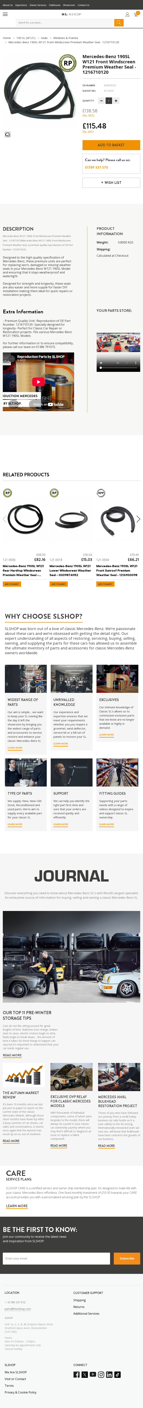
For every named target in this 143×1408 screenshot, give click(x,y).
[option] (40, 91)
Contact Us (83, 5)
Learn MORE (15, 747)
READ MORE (12, 1055)
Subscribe (127, 1258)
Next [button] (139, 519)
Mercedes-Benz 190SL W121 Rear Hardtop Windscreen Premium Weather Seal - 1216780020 (23, 571)
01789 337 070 (96, 167)
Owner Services (38, 5)
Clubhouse (55, 5)
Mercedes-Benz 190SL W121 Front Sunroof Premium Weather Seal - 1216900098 (116, 571)
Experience (21, 5)
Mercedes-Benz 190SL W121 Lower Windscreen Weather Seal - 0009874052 (70, 571)
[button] (13, 749)
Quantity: (88, 100)
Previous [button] (4, 519)
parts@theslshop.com (18, 1309)
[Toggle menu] (5, 14)
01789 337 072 (17, 1302)
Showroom (69, 5)
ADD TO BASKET (12, 584)
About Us (8, 5)
